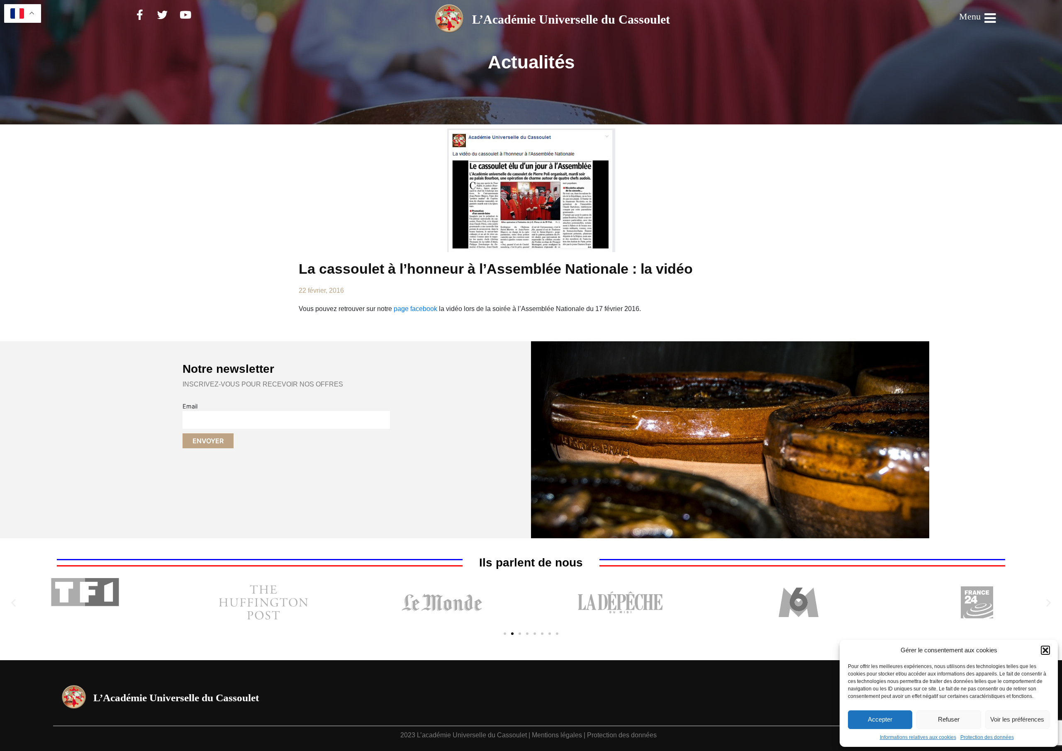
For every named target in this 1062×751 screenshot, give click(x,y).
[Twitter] (162, 14)
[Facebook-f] (139, 14)
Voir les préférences (1017, 719)
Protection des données (987, 737)
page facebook (415, 308)
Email (190, 406)
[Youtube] (185, 14)
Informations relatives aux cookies (918, 737)
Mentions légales (557, 735)
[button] (1045, 650)
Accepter (880, 719)
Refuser (949, 719)
